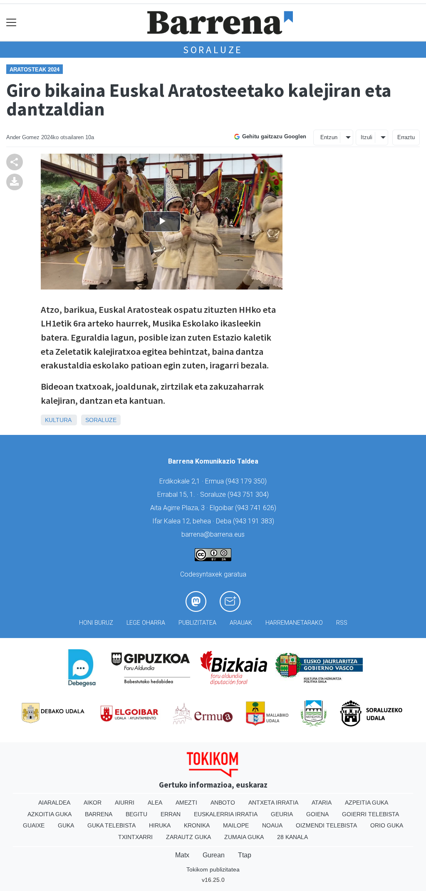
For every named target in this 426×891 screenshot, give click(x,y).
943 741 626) (256, 508)
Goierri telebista (370, 814)
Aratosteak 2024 (34, 69)
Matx (182, 855)
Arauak (241, 622)
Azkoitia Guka (49, 814)
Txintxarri (135, 837)
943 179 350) (247, 481)
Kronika (197, 825)
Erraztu (406, 137)
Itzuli (366, 137)
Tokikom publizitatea (213, 869)
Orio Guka (386, 825)
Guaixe (34, 825)
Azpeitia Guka (366, 802)
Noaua (272, 825)
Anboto (223, 802)
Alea (155, 802)
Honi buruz (96, 622)
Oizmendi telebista (326, 825)
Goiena (317, 814)
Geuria (282, 814)
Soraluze (213, 49)
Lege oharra (145, 622)
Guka (66, 825)
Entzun (328, 137)
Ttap (244, 855)
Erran (171, 814)
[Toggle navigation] (11, 22)
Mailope (236, 825)
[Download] (14, 181)
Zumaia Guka (244, 837)
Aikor (93, 802)
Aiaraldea (54, 802)
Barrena (98, 814)
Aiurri (124, 802)
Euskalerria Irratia (226, 814)
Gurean (214, 855)
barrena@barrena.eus (213, 534)
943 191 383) (254, 521)
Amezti (186, 802)
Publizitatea (197, 622)
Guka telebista (111, 825)
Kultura (58, 420)
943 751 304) (249, 494)
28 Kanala (292, 837)
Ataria (322, 802)
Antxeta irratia (273, 802)
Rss (341, 622)
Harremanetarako (294, 622)
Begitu (136, 814)
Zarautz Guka (188, 837)
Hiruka (160, 825)
